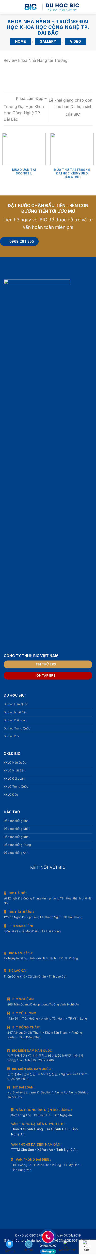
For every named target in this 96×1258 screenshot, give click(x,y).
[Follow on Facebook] (33, 879)
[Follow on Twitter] (55, 879)
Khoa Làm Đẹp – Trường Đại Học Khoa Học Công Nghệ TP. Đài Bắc (25, 109)
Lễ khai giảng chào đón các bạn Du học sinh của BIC (70, 107)
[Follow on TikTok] (48, 879)
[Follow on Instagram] (40, 879)
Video (75, 41)
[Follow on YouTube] (62, 879)
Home (20, 41)
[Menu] (7, 7)
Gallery (48, 41)
